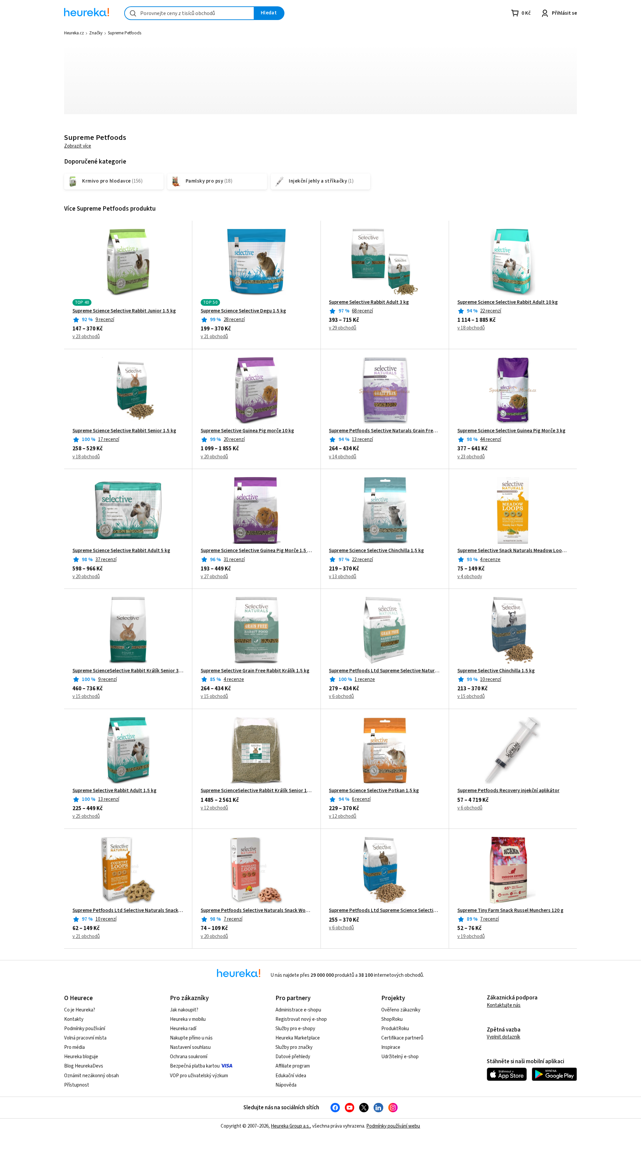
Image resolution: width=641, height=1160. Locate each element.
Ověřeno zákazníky (400, 1009)
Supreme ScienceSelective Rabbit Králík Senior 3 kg (128, 671)
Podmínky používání (84, 1028)
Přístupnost (76, 1085)
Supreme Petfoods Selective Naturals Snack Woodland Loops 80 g (256, 910)
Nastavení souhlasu (190, 1047)
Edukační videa (290, 1075)
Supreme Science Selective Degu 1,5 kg (243, 311)
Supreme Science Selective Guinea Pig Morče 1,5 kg (256, 550)
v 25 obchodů (86, 816)
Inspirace (390, 1047)
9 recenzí (104, 319)
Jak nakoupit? (184, 1009)
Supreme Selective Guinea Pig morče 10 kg (247, 431)
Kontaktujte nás (503, 1005)
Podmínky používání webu (393, 1126)
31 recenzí (234, 559)
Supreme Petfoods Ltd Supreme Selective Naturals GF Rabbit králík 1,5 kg (384, 671)
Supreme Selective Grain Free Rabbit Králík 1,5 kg (255, 671)
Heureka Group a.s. (290, 1126)
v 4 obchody (469, 576)
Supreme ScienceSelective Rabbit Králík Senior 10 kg (256, 790)
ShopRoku (392, 1019)
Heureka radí (183, 1028)
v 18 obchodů (471, 327)
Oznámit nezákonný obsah (91, 1075)
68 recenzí (362, 310)
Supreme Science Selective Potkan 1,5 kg (374, 790)
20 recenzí (234, 439)
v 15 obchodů (86, 696)
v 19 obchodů (471, 936)
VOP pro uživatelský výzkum (199, 1075)
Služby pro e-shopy (295, 1028)
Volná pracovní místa (85, 1037)
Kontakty (73, 1019)
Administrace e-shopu (298, 1009)
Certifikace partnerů (402, 1037)
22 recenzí (490, 310)
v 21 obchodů (214, 336)
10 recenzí (490, 679)
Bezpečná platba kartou (195, 1066)
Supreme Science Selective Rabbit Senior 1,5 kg (124, 431)
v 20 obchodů (214, 456)
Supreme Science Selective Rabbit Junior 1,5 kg (124, 311)
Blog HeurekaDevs (83, 1066)
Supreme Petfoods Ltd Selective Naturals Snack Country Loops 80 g (128, 910)
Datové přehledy (292, 1056)
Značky (95, 33)
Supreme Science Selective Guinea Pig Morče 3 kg (511, 431)
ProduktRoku (395, 1028)
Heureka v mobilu (188, 1019)
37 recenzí (106, 559)
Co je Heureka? (79, 1009)
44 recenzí (490, 439)
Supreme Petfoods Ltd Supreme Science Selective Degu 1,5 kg (384, 910)
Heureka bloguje (81, 1056)
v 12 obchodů (214, 807)
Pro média (74, 1047)
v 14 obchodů (342, 456)
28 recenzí (234, 319)
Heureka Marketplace (297, 1037)
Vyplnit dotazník (503, 1036)
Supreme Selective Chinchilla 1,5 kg (496, 671)
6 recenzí (361, 799)
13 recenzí (362, 439)
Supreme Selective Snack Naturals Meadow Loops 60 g (513, 550)
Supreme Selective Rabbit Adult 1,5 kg (114, 790)
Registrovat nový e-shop (301, 1019)
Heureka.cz (74, 33)
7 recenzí (233, 919)
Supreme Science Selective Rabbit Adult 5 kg (121, 550)
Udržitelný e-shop (400, 1056)
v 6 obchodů (341, 696)
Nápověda (285, 1085)
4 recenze (490, 559)
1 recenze (365, 679)
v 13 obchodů (342, 576)
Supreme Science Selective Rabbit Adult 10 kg (507, 302)
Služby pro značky (293, 1047)
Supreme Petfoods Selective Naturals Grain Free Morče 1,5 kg (384, 431)
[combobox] (189, 13)
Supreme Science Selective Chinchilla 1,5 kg (376, 550)
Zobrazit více (77, 146)
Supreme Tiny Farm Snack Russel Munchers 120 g (510, 910)
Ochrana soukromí (188, 1056)
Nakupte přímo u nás (191, 1037)
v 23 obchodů (86, 336)
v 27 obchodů (214, 576)
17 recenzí (108, 439)
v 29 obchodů (342, 327)
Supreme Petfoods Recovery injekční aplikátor (508, 790)
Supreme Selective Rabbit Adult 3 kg (369, 302)
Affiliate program (292, 1066)
